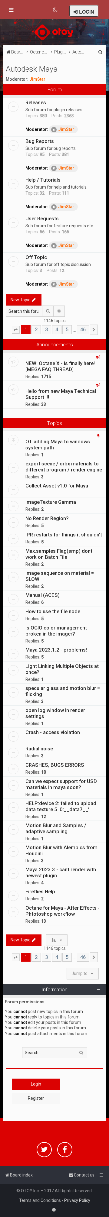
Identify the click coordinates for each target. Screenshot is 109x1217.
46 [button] (83, 329)
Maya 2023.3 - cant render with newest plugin (60, 872)
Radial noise (39, 749)
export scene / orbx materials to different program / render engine (63, 467)
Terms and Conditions (40, 1200)
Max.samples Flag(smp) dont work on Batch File (58, 554)
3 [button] (46, 329)
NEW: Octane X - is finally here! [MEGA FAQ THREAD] (60, 366)
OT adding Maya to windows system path (57, 445)
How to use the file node (52, 611)
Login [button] (36, 1084)
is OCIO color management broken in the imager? (56, 631)
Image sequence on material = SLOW (59, 576)
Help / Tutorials (43, 180)
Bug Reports (39, 141)
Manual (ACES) (42, 595)
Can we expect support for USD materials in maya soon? (61, 784)
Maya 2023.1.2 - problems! (56, 650)
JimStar (37, 79)
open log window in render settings (55, 713)
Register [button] (36, 1098)
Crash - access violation (52, 732)
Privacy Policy (77, 1200)
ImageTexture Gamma (50, 502)
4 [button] (56, 329)
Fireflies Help (40, 891)
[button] (16, 330)
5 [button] (67, 329)
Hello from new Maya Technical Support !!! (60, 394)
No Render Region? (47, 518)
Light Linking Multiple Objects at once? (62, 669)
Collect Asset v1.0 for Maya (56, 486)
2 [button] (36, 329)
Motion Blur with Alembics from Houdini (61, 850)
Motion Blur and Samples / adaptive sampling (55, 828)
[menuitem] (56, 10)
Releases (35, 102)
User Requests (42, 218)
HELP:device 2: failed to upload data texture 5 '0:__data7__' (60, 806)
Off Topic (36, 257)
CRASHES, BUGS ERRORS (54, 765)
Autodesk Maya (32, 69)
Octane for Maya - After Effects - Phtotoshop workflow (62, 911)
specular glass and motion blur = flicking (62, 691)
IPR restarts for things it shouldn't (63, 535)
